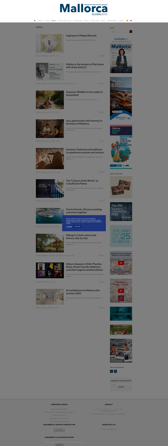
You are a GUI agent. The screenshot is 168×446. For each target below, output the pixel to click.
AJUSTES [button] (69, 226)
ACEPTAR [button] (77, 226)
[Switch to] (127, 20)
